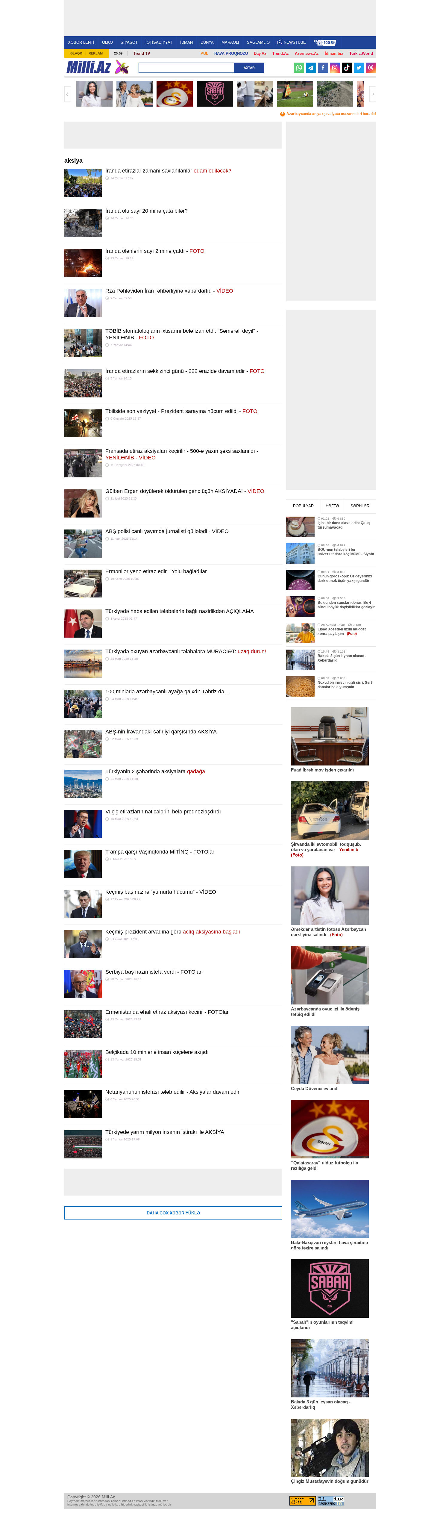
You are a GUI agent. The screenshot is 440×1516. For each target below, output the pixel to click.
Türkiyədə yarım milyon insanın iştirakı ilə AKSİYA (164, 1132)
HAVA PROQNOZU (231, 53)
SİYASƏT (129, 42)
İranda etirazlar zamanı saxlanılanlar (168, 171)
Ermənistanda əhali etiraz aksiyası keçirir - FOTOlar (167, 1012)
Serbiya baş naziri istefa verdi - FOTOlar (153, 972)
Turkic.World (361, 53)
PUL (204, 53)
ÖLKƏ (107, 42)
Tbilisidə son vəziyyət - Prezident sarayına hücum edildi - (181, 411)
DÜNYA (207, 42)
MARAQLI (230, 42)
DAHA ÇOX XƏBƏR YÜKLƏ (173, 1213)
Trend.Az (280, 53)
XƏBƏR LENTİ (81, 42)
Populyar (303, 506)
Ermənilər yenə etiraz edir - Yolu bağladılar (156, 571)
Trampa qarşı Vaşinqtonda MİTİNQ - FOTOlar (159, 852)
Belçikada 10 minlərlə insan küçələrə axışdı (157, 1052)
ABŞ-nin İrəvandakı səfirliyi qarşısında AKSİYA (161, 732)
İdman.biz (334, 53)
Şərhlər (360, 506)
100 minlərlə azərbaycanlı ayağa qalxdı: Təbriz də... (167, 692)
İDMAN (186, 42)
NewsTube (295, 42)
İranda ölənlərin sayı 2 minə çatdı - (154, 251)
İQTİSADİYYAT (158, 42)
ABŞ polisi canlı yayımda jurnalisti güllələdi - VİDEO (167, 531)
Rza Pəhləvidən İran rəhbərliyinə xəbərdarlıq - (169, 291)
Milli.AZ (89, 67)
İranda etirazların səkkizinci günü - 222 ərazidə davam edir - (185, 371)
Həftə (332, 506)
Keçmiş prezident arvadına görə (172, 932)
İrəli (372, 94)
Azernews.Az (307, 53)
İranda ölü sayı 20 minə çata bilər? (146, 211)
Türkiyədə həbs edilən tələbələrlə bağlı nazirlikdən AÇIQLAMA (179, 611)
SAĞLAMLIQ (258, 42)
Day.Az (260, 53)
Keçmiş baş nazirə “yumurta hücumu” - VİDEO (160, 892)
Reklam (96, 53)
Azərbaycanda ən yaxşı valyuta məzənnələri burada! (331, 114)
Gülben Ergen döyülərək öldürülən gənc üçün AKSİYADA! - (184, 491)
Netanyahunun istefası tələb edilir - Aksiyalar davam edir (172, 1092)
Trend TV (141, 53)
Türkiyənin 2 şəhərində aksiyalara (155, 771)
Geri (67, 94)
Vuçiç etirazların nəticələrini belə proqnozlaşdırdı (163, 812)
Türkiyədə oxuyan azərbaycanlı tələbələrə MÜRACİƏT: (185, 651)
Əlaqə (76, 53)
